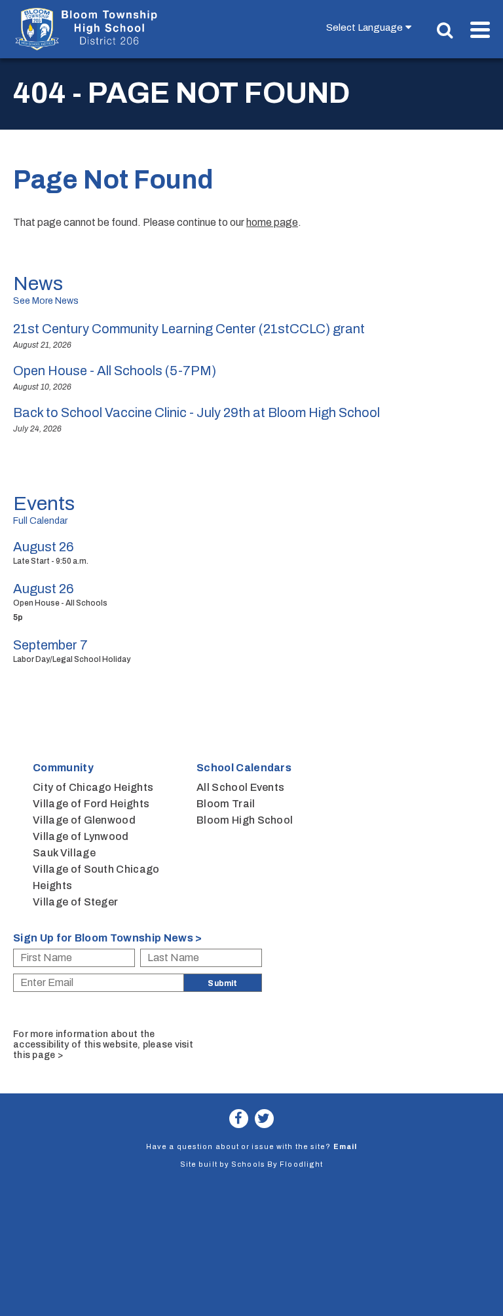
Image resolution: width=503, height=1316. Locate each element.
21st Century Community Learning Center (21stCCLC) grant (189, 328)
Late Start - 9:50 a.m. (50, 561)
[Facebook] (238, 1118)
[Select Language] (371, 27)
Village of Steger (75, 901)
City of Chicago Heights (93, 787)
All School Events (240, 787)
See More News (46, 301)
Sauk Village (64, 852)
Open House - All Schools (60, 603)
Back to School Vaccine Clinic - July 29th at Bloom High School (196, 412)
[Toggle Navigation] (480, 30)
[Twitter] (264, 1118)
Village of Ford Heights (91, 803)
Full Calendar (40, 521)
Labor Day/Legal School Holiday (71, 659)
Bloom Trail (225, 803)
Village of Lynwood (81, 836)
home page (272, 222)
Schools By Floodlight (277, 1164)
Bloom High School (244, 820)
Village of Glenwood (84, 820)
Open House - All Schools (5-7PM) (114, 370)
